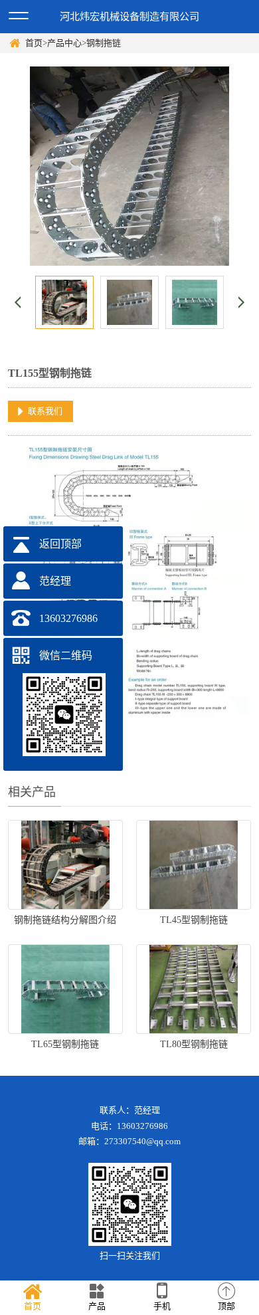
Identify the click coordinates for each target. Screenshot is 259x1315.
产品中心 (64, 43)
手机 (162, 1306)
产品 (97, 1306)
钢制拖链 (103, 43)
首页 (34, 43)
